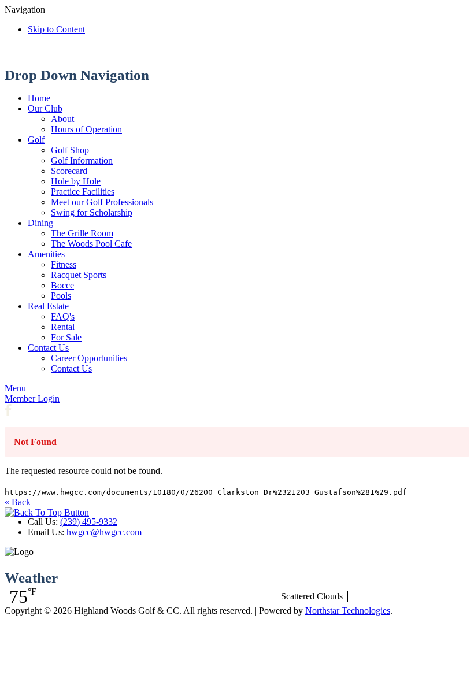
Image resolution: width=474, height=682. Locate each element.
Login (32, 398)
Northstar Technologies (347, 611)
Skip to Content (56, 29)
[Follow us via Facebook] (8, 412)
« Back (18, 502)
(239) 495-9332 (88, 522)
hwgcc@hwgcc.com (104, 532)
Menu (15, 388)
